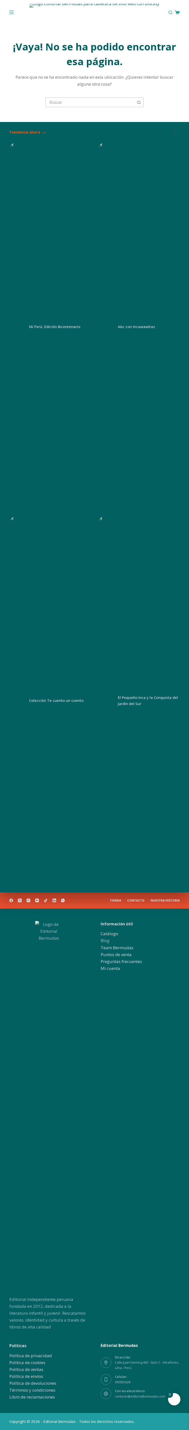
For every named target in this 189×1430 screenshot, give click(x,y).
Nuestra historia (165, 901)
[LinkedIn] (54, 900)
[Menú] (11, 12)
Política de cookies (27, 1362)
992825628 (122, 1382)
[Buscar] (170, 12)
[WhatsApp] (63, 900)
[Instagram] (28, 900)
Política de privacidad (30, 1355)
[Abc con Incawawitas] (105, 326)
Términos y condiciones (32, 1390)
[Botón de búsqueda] (138, 102)
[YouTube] (37, 900)
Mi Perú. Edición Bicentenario (54, 326)
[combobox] (90, 102)
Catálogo (109, 933)
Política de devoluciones (32, 1383)
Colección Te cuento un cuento (56, 700)
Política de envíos (26, 1376)
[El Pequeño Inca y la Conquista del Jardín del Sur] (105, 700)
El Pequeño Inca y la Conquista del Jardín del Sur (148, 700)
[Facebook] (11, 900)
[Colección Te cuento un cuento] (16, 700)
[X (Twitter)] (20, 900)
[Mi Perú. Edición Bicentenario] (16, 326)
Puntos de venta (116, 954)
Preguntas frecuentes (121, 961)
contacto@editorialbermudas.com (140, 1396)
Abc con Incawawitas (136, 326)
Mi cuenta (110, 968)
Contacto (135, 901)
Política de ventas (26, 1369)
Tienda (115, 901)
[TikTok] (45, 900)
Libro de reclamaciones (32, 1397)
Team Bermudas (117, 947)
